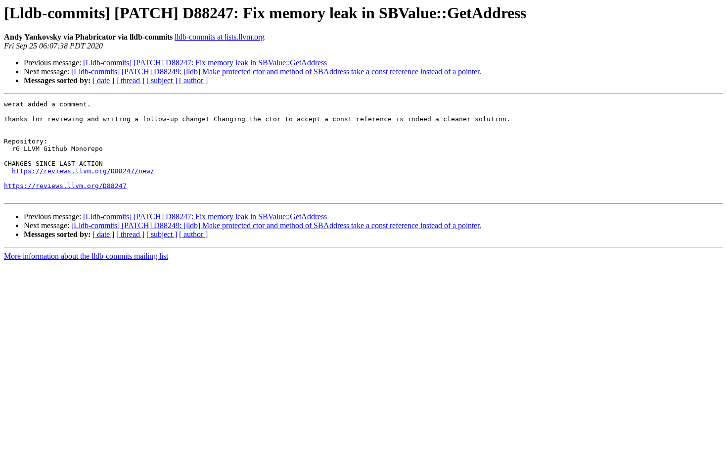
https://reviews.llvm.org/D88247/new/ (83, 171)
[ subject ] (161, 80)
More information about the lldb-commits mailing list (86, 256)
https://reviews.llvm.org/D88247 (65, 185)
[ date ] (103, 80)
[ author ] (193, 80)
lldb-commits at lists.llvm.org (220, 37)
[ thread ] (130, 80)
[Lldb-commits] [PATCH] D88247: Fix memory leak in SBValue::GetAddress (205, 62)
